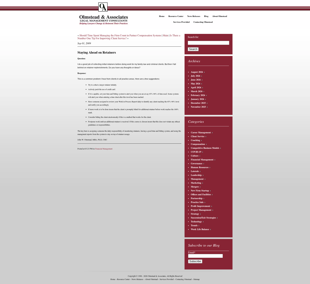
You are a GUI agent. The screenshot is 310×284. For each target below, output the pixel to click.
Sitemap (196, 279)
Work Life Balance (200, 229)
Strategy (195, 213)
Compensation (198, 144)
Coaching (195, 140)
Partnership (196, 198)
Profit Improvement (200, 206)
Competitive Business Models (205, 148)
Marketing (196, 182)
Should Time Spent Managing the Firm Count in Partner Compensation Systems (120, 35)
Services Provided (181, 21)
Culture (194, 155)
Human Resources (199, 167)
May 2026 (195, 83)
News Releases (193, 16)
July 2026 (195, 75)
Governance (196, 163)
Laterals (195, 171)
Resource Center (175, 16)
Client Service (197, 136)
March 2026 (196, 91)
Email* (191, 252)
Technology (196, 221)
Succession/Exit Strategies (203, 217)
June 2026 (196, 79)
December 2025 (198, 103)
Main (165, 35)
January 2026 (197, 99)
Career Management (201, 132)
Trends (194, 225)
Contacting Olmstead (203, 21)
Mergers (195, 186)
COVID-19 (196, 151)
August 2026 (197, 72)
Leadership (196, 175)
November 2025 (198, 106)
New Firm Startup (200, 190)
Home (162, 16)
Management (197, 179)
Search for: (193, 37)
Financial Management (103, 148)
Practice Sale (197, 202)
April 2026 (196, 87)
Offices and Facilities (201, 194)
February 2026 (198, 95)
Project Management (201, 210)
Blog (206, 16)
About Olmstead (219, 16)
